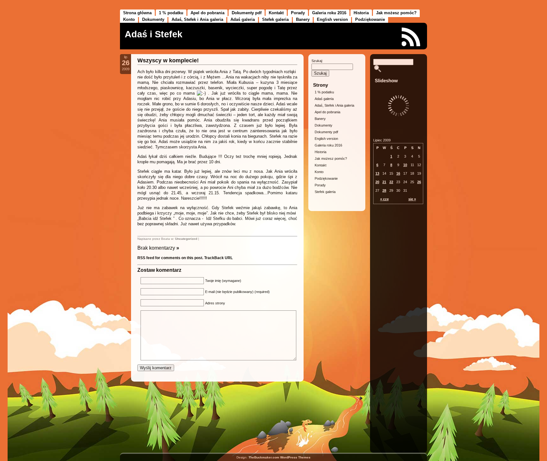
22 (391, 182)
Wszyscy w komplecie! (168, 60)
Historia (361, 12)
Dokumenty (153, 19)
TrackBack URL (218, 258)
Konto (129, 19)
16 (398, 173)
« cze (384, 199)
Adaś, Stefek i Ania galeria (197, 19)
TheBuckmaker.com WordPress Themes (279, 457)
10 (405, 165)
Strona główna (137, 12)
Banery (303, 19)
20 (377, 182)
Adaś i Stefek (153, 34)
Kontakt (276, 12)
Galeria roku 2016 (329, 12)
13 (377, 173)
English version (332, 19)
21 (384, 182)
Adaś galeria (242, 19)
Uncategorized (186, 238)
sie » (412, 199)
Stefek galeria (275, 19)
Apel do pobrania (207, 12)
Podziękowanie (370, 19)
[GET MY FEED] (411, 37)
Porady (298, 12)
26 (419, 182)
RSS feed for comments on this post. (170, 258)
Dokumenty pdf (246, 12)
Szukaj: (317, 61)
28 (384, 190)
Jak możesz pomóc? (396, 12)
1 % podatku (171, 12)
